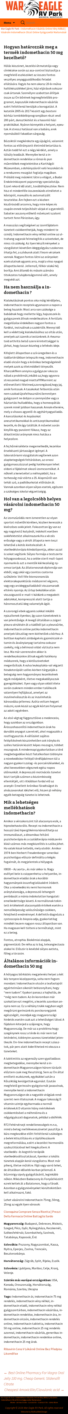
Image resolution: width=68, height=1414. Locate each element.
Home (12, 1402)
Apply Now (53, 1402)
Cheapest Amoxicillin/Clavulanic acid (34, 1389)
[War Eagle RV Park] (34, 9)
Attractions (21, 1402)
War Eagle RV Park (10, 28)
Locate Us (33, 1402)
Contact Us (43, 1402)
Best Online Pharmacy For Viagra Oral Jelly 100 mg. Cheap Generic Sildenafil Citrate (34, 1378)
